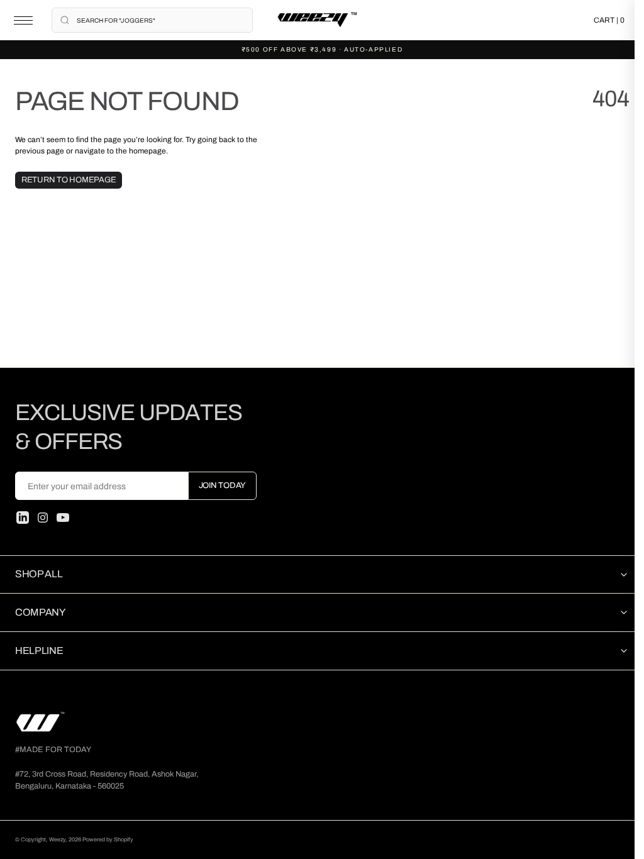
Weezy (57, 839)
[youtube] (62, 517)
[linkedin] (22, 517)
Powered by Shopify (107, 839)
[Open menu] (23, 20)
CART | (609, 20)
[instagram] (42, 517)
